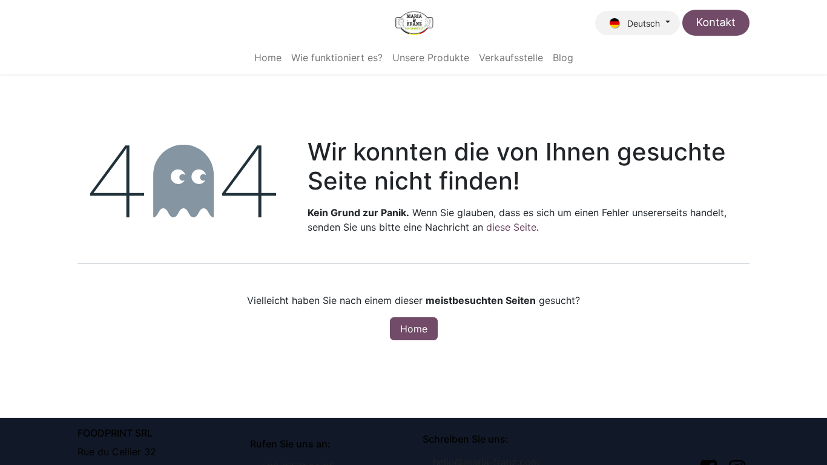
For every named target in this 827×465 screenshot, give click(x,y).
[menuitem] (267, 57)
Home (413, 329)
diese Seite (511, 227)
